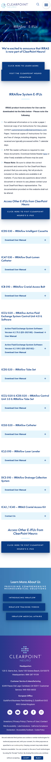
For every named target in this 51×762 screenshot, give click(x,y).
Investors (7, 721)
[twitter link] (25, 712)
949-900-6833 (29, 689)
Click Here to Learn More (23, 66)
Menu (46, 5)
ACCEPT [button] (26, 758)
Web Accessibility (9, 726)
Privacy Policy (19, 721)
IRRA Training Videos (24, 607)
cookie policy (18, 745)
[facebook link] (33, 712)
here (45, 154)
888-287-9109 (32, 674)
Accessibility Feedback (24, 730)
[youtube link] (17, 712)
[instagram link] (41, 712)
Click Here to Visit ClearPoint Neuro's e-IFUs (25, 213)
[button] (25, 240)
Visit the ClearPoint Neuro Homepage (25, 75)
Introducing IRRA (22, 597)
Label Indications (24, 726)
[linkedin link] (9, 712)
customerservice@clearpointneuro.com (29, 130)
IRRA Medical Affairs (27, 616)
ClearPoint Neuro (15, 5)
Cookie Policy (39, 730)
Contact (44, 721)
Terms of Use (33, 721)
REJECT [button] (38, 758)
